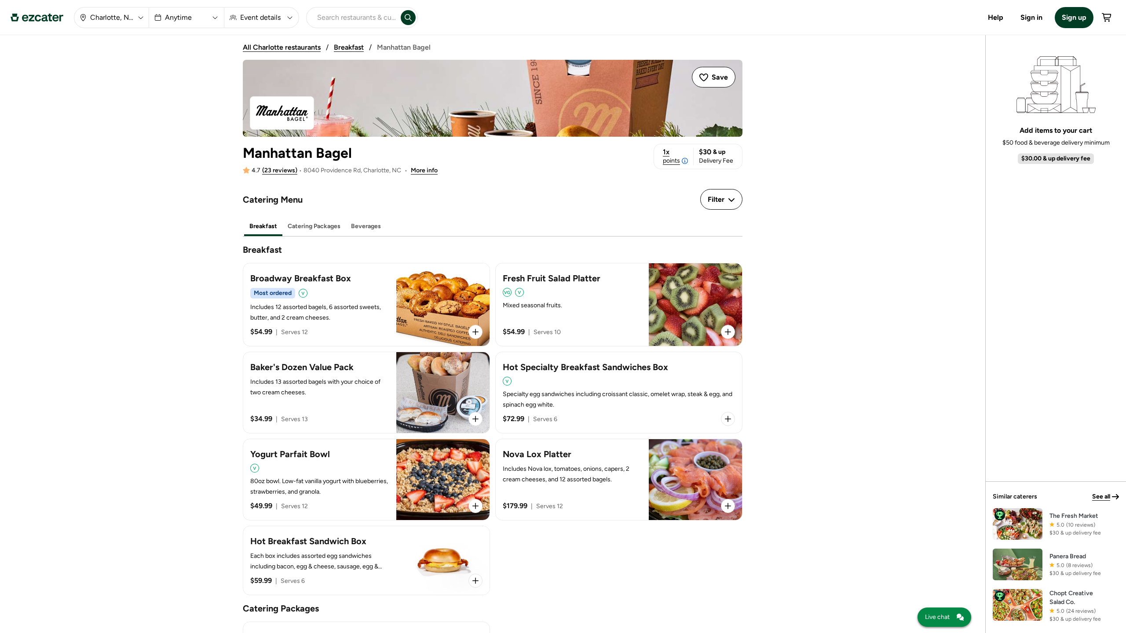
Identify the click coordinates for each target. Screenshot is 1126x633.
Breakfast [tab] (263, 226)
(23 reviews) (279, 170)
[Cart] (1107, 17)
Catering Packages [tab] (314, 226)
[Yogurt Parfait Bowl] (366, 479)
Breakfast (349, 47)
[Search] (408, 17)
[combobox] (352, 17)
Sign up (1074, 17)
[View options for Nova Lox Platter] (728, 506)
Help (995, 17)
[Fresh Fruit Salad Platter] (619, 304)
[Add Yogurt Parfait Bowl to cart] (475, 506)
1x (671, 156)
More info (424, 170)
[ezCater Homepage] (37, 18)
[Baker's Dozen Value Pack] (366, 392)
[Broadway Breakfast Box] (366, 304)
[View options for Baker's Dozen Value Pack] (475, 419)
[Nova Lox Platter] (619, 479)
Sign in (1031, 17)
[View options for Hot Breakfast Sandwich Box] (475, 581)
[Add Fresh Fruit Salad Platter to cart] (728, 332)
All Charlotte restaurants (282, 47)
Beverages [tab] (366, 226)
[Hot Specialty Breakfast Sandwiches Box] (619, 392)
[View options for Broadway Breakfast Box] (475, 332)
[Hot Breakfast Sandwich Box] (366, 560)
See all (1101, 496)
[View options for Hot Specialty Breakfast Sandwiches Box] (728, 419)
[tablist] (492, 226)
